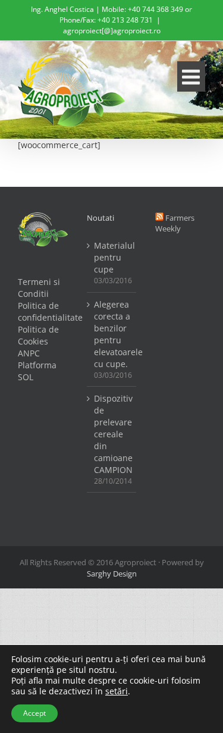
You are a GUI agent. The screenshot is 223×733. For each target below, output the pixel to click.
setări (116, 691)
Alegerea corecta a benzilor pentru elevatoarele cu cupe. (112, 334)
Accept (34, 713)
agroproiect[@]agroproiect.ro (112, 31)
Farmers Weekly (174, 223)
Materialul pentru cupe (112, 257)
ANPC (29, 353)
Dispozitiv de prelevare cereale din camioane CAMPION (112, 434)
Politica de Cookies (38, 335)
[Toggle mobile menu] (191, 76)
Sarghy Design (112, 573)
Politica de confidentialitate (43, 311)
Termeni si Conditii (39, 287)
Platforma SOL (37, 371)
